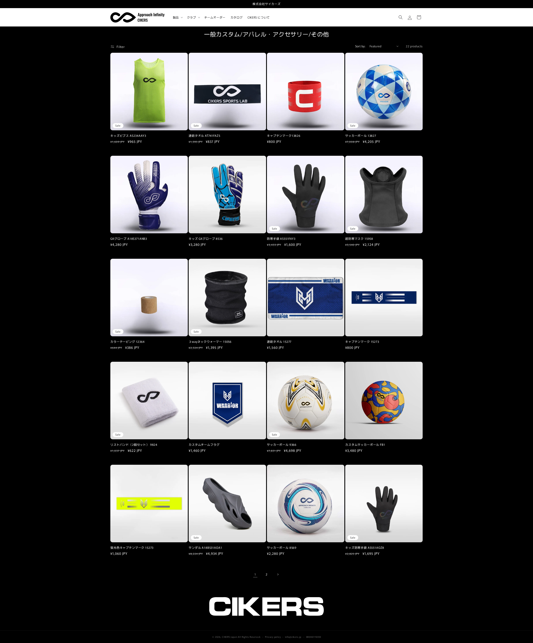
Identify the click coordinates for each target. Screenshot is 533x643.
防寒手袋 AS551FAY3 (281, 238)
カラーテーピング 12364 (127, 341)
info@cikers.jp (293, 636)
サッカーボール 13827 (360, 135)
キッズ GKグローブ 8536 (206, 238)
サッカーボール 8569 (281, 547)
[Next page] (277, 574)
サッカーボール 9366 (281, 444)
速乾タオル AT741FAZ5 (204, 135)
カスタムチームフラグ (204, 444)
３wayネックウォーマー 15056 (210, 341)
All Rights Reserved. (249, 636)
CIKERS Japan (229, 636)
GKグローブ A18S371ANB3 (128, 238)
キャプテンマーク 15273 (362, 341)
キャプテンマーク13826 (283, 135)
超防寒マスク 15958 (359, 238)
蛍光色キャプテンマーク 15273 (131, 547)
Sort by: (360, 46)
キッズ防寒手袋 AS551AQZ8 (364, 547)
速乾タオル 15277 (279, 341)
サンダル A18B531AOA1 (205, 547)
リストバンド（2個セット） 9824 (133, 444)
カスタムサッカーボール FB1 (365, 444)
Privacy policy (273, 636)
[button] (177, 17)
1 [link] (255, 574)
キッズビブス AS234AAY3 (128, 135)
